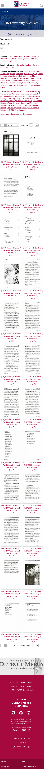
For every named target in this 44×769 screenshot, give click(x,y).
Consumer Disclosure (29, 766)
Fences (31, 96)
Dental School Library (21, 686)
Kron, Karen (10, 83)
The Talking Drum (14, 108)
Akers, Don (4, 74)
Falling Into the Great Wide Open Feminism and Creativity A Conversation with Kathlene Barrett (20, 94)
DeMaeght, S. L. (37, 56)
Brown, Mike (28, 74)
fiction (2, 114)
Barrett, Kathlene (16, 74)
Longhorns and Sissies (24, 98)
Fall (1, 48)
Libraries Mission (22, 739)
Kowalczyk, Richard (31, 65)
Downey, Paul (5, 58)
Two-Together (20, 110)
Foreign (37, 96)
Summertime (5, 105)
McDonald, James (7, 67)
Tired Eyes (25, 108)
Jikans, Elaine (30, 80)
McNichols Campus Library (21, 682)
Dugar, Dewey (17, 78)
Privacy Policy (5, 766)
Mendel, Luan (21, 83)
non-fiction (23, 114)
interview (14, 114)
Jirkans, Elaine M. (29, 58)
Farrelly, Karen (28, 78)
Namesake (11, 101)
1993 (2, 52)
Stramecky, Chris (6, 85)
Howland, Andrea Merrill (15, 80)
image (8, 114)
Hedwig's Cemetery (7, 98)
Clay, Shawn (38, 74)
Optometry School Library (21, 690)
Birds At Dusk (22, 92)
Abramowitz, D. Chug (22, 56)
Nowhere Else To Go (24, 101)
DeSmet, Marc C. (31, 76)
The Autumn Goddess (19, 105)
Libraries (4, 11)
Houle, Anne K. (17, 58)
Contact (22, 743)
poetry (30, 114)
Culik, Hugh (18, 65)
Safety (24, 761)
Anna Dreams (11, 92)
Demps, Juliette (19, 76)
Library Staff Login (23, 747)
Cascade (31, 92)
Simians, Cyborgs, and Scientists (25, 103)
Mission (3, 761)
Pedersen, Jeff (32, 83)
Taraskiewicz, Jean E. (8, 61)
